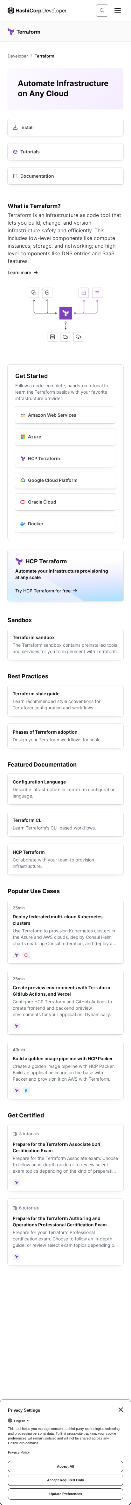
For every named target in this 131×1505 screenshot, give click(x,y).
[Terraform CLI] (65, 824)
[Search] (102, 10)
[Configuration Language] (65, 789)
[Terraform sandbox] (65, 644)
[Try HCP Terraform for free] (65, 575)
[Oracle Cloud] (65, 502)
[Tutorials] (65, 151)
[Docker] (65, 523)
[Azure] (65, 436)
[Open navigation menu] (117, 10)
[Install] (65, 127)
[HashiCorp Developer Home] (37, 10)
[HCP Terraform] (65, 458)
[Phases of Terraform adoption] (65, 736)
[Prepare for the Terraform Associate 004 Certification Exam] (65, 1157)
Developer (18, 55)
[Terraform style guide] (65, 700)
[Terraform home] (24, 31)
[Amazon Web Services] (65, 415)
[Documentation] (65, 176)
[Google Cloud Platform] (65, 480)
